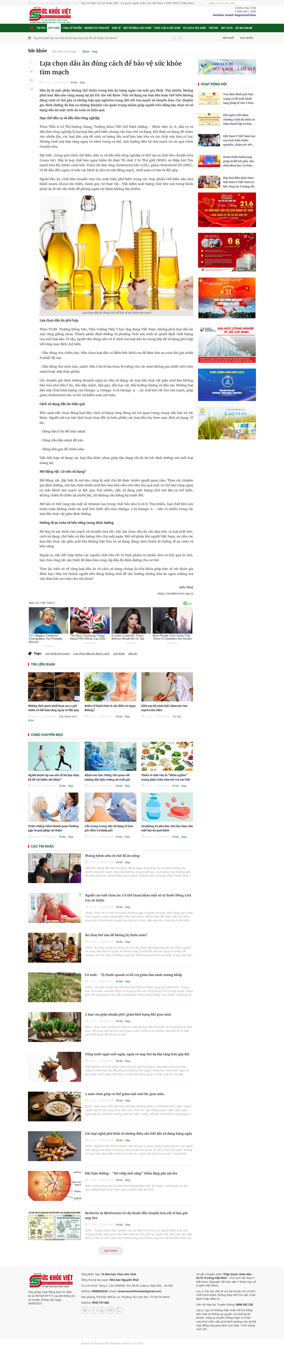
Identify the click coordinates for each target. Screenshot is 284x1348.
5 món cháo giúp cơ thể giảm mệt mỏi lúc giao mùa (124, 1094)
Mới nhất (228, 37)
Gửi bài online (243, 28)
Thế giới (213, 28)
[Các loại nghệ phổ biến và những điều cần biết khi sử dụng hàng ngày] (54, 1146)
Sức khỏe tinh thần (64, 51)
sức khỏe (119, 653)
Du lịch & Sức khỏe (194, 28)
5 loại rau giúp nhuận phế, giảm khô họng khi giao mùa (128, 1014)
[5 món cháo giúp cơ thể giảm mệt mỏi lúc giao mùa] (54, 1107)
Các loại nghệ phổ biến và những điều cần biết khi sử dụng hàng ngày (138, 1133)
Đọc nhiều (246, 37)
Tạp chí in (226, 28)
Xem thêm (110, 1250)
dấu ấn (132, 653)
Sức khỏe (54, 28)
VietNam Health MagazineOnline (234, 15)
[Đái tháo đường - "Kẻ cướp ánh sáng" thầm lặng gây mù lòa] (54, 1186)
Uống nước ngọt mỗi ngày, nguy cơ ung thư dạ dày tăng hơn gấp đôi (137, 1054)
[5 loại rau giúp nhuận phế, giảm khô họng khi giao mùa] (54, 1027)
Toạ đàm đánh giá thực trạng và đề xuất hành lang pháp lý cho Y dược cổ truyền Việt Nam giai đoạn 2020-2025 (238, 98)
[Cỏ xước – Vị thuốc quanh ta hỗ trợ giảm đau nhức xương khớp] (54, 987)
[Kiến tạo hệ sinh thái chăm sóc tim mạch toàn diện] (167, 686)
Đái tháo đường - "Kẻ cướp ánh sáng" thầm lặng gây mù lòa (131, 1173)
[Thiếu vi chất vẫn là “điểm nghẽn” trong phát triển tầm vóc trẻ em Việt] (167, 756)
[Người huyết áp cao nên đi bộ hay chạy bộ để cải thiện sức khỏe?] (54, 756)
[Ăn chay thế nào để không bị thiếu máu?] (54, 948)
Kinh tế (116, 28)
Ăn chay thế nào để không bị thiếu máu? (116, 935)
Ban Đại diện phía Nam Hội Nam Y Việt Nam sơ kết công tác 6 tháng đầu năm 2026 (239, 182)
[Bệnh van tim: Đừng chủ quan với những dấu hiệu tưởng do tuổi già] (110, 756)
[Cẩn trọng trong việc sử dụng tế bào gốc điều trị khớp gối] (110, 807)
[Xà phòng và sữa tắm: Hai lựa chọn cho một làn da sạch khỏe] (167, 807)
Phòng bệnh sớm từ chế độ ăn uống (112, 856)
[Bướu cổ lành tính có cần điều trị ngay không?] (110, 686)
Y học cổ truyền (72, 28)
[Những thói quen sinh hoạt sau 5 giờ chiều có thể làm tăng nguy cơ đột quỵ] (54, 686)
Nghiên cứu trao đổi (96, 28)
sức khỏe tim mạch (57, 653)
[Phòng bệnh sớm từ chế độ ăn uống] (54, 868)
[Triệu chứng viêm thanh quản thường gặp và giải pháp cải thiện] (54, 807)
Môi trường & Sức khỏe (137, 28)
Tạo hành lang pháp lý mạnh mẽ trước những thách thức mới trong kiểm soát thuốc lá (90, 38)
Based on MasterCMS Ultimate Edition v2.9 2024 (112, 1343)
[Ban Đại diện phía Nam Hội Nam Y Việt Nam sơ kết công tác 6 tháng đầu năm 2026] (209, 182)
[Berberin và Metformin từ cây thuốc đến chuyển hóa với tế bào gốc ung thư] (54, 1226)
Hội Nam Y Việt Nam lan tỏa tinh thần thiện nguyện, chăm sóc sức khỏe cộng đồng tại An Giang (239, 140)
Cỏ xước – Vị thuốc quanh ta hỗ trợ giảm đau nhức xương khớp (133, 975)
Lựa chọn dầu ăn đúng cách (91, 653)
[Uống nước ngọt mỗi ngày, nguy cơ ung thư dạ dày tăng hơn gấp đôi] (54, 1067)
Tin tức (41, 28)
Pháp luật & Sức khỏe (167, 28)
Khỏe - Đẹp (90, 51)
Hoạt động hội (214, 84)
